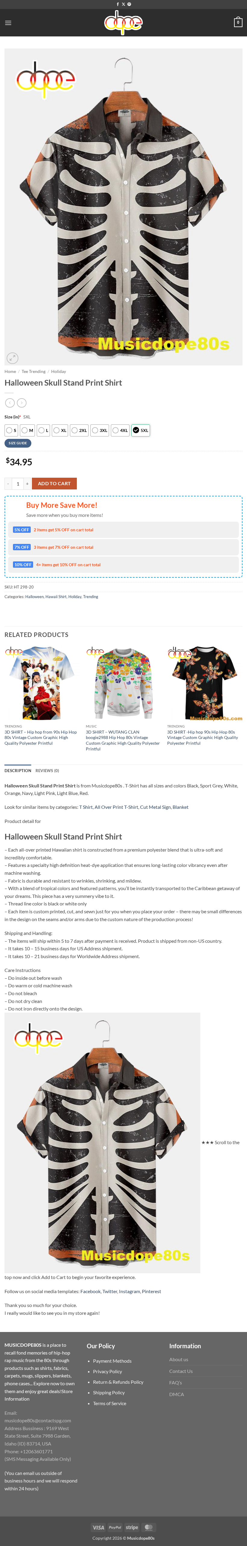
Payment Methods (112, 1361)
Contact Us (181, 1371)
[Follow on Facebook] (118, 4)
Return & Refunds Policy (118, 1382)
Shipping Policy (109, 1392)
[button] (8, 22)
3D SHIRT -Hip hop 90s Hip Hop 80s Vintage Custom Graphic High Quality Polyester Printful (202, 737)
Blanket (181, 807)
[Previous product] (21, 403)
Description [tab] (18, 770)
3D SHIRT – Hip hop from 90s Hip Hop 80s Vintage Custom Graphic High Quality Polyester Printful (41, 737)
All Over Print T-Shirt (116, 807)
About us (178, 1359)
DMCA (176, 1394)
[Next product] (9, 403)
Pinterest (151, 1291)
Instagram (129, 1291)
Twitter (109, 1291)
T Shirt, (86, 807)
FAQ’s (175, 1382)
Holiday (58, 371)
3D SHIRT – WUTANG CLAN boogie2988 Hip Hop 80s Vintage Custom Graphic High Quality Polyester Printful (123, 740)
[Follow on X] (123, 4)
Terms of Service (109, 1403)
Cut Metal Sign (155, 807)
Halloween (34, 596)
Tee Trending (33, 371)
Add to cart (54, 483)
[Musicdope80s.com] (123, 22)
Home (10, 371)
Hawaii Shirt (56, 596)
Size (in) (13, 416)
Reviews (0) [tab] (47, 770)
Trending (90, 596)
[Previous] (4, 704)
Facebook (90, 1291)
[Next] (242, 704)
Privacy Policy (107, 1371)
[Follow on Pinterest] (129, 4)
